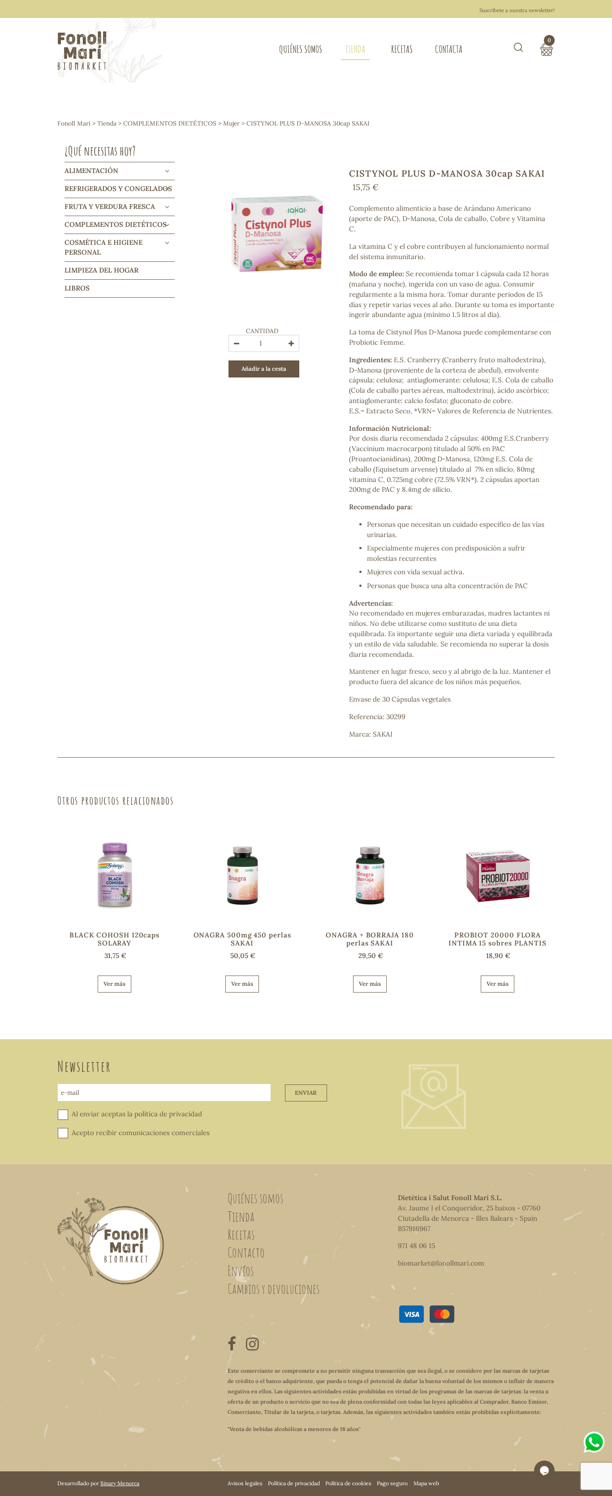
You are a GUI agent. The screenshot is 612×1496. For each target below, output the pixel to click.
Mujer (231, 123)
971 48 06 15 (416, 1245)
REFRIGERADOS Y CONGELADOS (118, 188)
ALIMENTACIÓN (91, 170)
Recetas (402, 49)
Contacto (246, 1252)
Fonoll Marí (74, 123)
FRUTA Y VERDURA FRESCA (110, 206)
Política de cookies (348, 1483)
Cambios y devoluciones (273, 1288)
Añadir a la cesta (263, 369)
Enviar (306, 1093)
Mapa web (426, 1483)
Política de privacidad (294, 1483)
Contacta (448, 49)
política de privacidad (168, 1114)
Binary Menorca (119, 1483)
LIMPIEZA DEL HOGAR (101, 270)
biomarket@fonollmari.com (441, 1263)
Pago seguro (392, 1483)
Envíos (241, 1270)
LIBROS (77, 288)
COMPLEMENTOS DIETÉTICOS (169, 123)
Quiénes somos (300, 49)
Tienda (355, 49)
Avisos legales (245, 1483)
